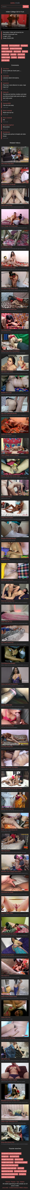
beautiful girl (5, 54)
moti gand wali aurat (20, 1171)
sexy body (5, 45)
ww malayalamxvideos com (10, 1174)
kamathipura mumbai (21, 1162)
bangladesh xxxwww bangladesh (11, 1153)
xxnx (15, 3)
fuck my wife (5, 60)
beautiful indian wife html (9, 1168)
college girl (5, 48)
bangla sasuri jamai (7, 1162)
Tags (17, 1181)
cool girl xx (22, 1174)
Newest (8, 1181)
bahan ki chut (19, 1159)
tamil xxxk (21, 1168)
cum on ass (21, 54)
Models (22, 1181)
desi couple (17, 51)
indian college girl (7, 51)
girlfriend (24, 51)
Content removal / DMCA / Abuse (18, 1187)
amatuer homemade (15, 48)
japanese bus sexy (7, 1171)
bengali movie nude (7, 1159)
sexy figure (24, 45)
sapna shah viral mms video (10, 1165)
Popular (13, 1181)
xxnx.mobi (5, 1187)
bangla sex (5, 1156)
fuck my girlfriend (14, 45)
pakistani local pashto (8, 1177)
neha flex (13, 54)
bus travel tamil (14, 1156)
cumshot (14, 57)
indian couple (6, 57)
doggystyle (21, 57)
